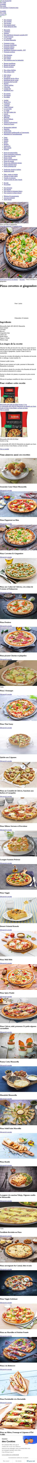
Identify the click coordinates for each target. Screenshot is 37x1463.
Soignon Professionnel (10, 122)
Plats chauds (7, 148)
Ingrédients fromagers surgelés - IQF (15, 50)
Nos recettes (7, 23)
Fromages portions (9, 52)
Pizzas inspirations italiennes (12, 154)
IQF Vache (7, 77)
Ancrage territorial (9, 198)
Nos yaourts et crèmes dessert (12, 193)
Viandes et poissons (10, 178)
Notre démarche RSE (10, 26)
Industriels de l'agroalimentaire (13, 134)
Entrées (6, 139)
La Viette (6, 110)
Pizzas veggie (8, 158)
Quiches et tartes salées (11, 176)
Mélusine (6, 117)
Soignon (6, 33)
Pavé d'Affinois (8, 119)
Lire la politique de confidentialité (10, 1455)
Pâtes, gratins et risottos (11, 174)
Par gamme (7, 93)
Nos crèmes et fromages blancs (13, 191)
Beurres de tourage (9, 65)
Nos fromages (8, 55)
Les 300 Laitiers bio (10, 112)
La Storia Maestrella (10, 40)
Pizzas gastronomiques (10, 159)
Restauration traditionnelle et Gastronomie (16, 132)
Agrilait (6, 100)
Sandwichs (7, 146)
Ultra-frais (7, 87)
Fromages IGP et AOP (10, 82)
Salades (6, 141)
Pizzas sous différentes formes (13, 163)
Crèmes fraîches (8, 85)
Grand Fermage (8, 36)
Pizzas (6, 142)
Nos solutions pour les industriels (14, 60)
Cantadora (7, 31)
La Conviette (8, 38)
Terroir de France (9, 124)
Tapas (5, 137)
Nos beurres (7, 57)
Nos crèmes (7, 58)
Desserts (6, 149)
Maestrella (7, 30)
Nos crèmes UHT (9, 72)
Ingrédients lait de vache (11, 80)
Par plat (6, 183)
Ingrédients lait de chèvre (11, 78)
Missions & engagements (11, 196)
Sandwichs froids (9, 171)
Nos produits (7, 21)
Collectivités (7, 131)
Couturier (6, 105)
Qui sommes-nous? (9, 25)
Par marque (7, 95)
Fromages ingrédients (10, 45)
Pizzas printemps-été (10, 166)
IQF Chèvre (7, 75)
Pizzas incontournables (10, 152)
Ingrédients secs (8, 90)
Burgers (6, 144)
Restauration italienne (10, 127)
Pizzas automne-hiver (10, 164)
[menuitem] (20, 20)
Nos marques (8, 20)
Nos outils (3, 2)
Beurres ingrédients (9, 63)
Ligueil (6, 114)
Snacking (6, 129)
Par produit (7, 184)
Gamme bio (7, 88)
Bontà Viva (7, 102)
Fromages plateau (9, 47)
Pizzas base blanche (10, 156)
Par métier (7, 97)
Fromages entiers (9, 48)
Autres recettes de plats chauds (13, 179)
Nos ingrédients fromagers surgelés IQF (16, 35)
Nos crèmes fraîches (10, 70)
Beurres (6, 83)
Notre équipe (8, 199)
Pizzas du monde (9, 161)
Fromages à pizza (9, 43)
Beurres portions (9, 67)
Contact (2, 14)
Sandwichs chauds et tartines (12, 169)
